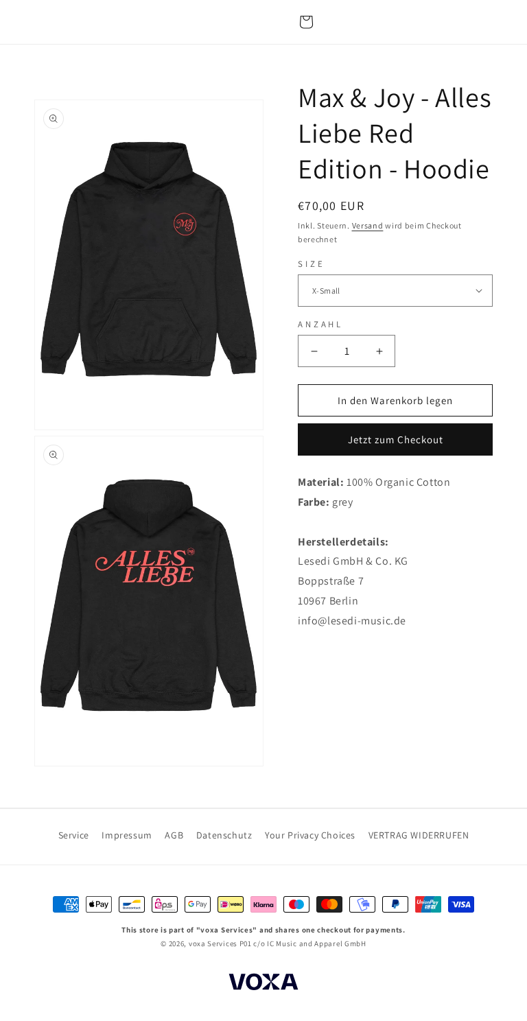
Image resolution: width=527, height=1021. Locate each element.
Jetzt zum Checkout (395, 439)
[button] (306, 22)
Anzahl (320, 324)
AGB (174, 835)
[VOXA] (263, 984)
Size (311, 264)
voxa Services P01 (220, 943)
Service (73, 835)
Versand (368, 225)
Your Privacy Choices (310, 835)
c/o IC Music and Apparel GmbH (309, 943)
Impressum (127, 835)
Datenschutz (224, 835)
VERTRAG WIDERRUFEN (418, 835)
